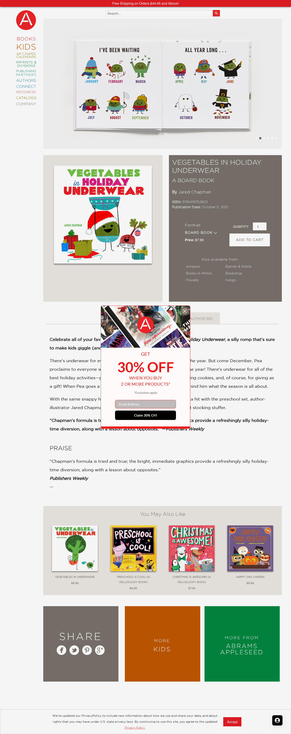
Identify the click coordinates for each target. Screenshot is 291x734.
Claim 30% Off (145, 415)
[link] (145, 324)
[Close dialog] (185, 311)
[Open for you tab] (277, 720)
